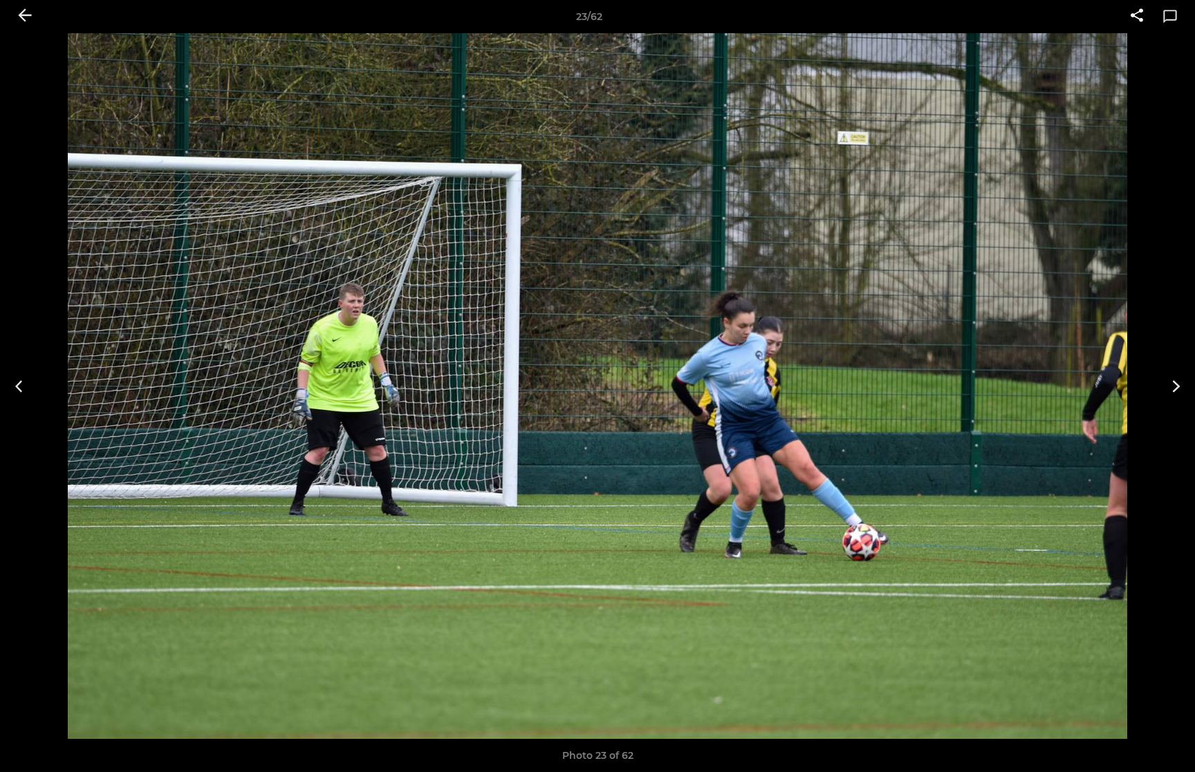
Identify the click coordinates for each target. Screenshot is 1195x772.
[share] (1137, 16)
